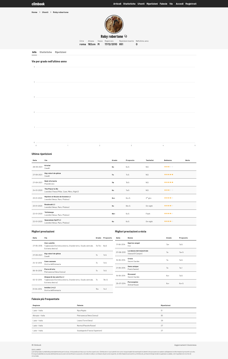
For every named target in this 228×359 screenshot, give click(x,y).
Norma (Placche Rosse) (86, 325)
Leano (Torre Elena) (84, 320)
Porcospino (133, 282)
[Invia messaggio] (125, 36)
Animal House (133, 285)
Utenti (141, 3)
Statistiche (129, 3)
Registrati (191, 3)
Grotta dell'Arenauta (52, 264)
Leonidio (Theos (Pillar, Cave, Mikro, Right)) (61, 191)
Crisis (130, 258)
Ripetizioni (152, 3)
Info (34, 52)
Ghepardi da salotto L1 (54, 277)
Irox (129, 246)
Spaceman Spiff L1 (52, 220)
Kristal (47, 165)
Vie (171, 3)
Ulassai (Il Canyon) (135, 253)
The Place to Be (51, 189)
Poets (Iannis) (133, 269)
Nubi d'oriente (50, 181)
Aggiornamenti (180, 345)
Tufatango (49, 212)
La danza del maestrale (138, 251)
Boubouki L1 (49, 204)
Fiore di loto (49, 269)
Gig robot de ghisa (52, 173)
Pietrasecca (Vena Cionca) (54, 272)
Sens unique (133, 266)
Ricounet (132, 274)
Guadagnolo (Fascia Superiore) (89, 330)
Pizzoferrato (49, 184)
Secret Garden (133, 261)
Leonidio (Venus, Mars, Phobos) (56, 199)
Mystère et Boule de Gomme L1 (57, 196)
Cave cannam (50, 261)
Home (34, 12)
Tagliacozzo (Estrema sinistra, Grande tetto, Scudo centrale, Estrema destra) (68, 247)
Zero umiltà (49, 243)
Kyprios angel (134, 243)
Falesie (163, 3)
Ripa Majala (81, 310)
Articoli (117, 3)
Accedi (179, 3)
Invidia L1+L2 (50, 287)
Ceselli (47, 168)
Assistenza (191, 345)
